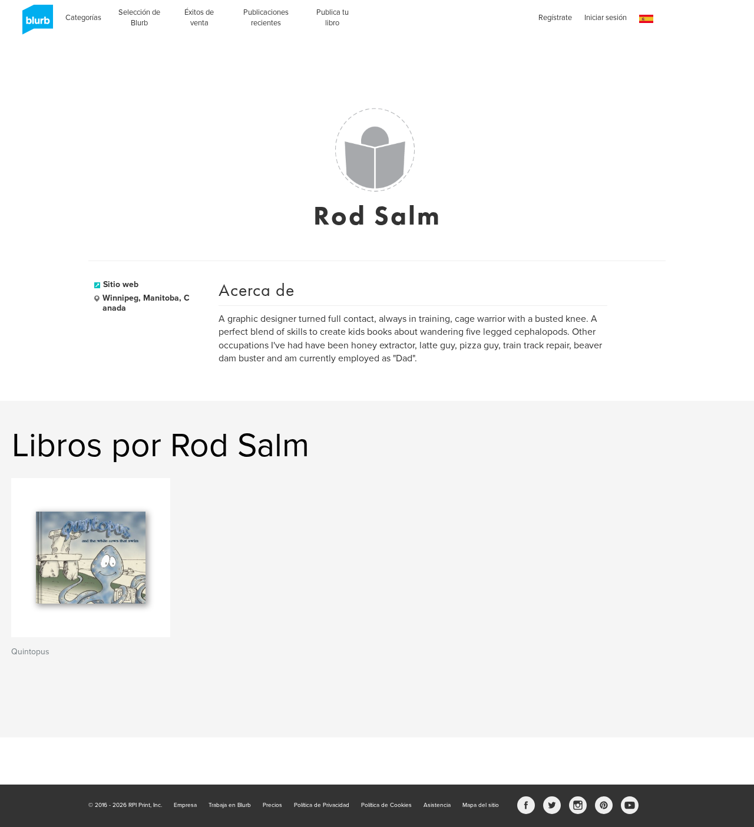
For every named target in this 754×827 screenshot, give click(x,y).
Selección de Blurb (139, 18)
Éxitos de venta (199, 18)
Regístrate (555, 17)
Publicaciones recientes (266, 18)
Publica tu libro (332, 18)
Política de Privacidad (321, 805)
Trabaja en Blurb (230, 805)
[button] (646, 19)
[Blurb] (34, 23)
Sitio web (120, 284)
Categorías (83, 17)
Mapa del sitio (480, 805)
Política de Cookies (386, 805)
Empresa (185, 805)
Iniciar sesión (605, 17)
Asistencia (437, 805)
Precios (272, 805)
